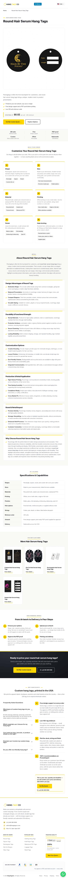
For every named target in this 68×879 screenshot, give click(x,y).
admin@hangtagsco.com (12, 825)
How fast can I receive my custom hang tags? (16, 741)
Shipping (52, 875)
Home (5, 10)
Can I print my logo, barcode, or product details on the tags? (16, 733)
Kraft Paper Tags (29, 841)
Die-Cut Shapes (7, 847)
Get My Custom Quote (13, 122)
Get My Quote (44, 786)
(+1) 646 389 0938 (10, 822)
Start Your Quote (53, 855)
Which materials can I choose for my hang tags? (15, 725)
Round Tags (6, 838)
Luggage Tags (29, 847)
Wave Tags (6, 850)
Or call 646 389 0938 (46, 670)
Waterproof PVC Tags (31, 844)
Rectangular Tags (8, 844)
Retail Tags (28, 850)
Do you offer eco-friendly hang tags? (15, 749)
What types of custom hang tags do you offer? (16, 710)
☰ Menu (37, 4)
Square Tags (6, 841)
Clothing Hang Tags (30, 838)
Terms (57, 875)
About (40, 875)
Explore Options (33, 122)
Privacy (46, 875)
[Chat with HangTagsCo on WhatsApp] (63, 874)
